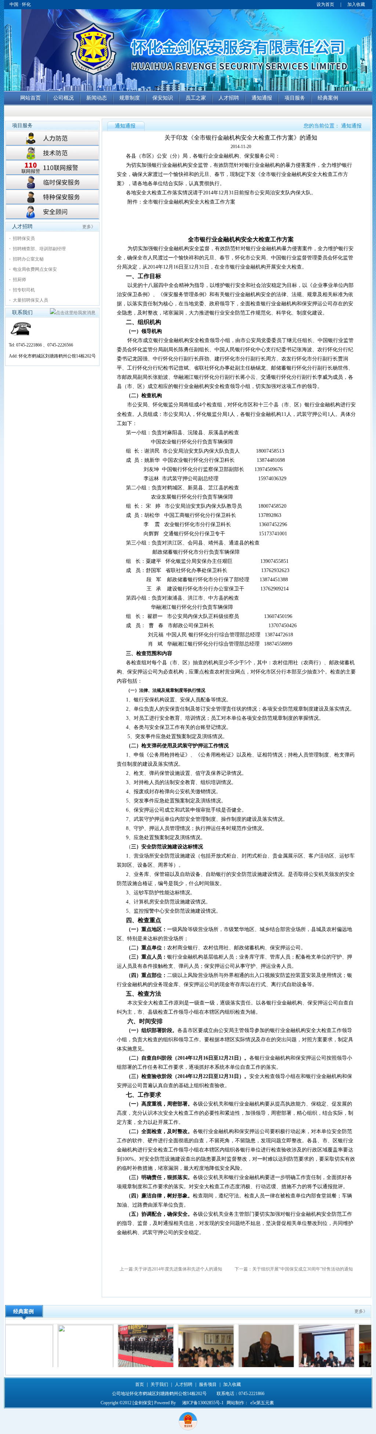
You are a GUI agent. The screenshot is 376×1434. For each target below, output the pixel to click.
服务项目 (208, 1384)
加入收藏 (356, 4)
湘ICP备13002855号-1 (203, 1402)
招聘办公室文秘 (28, 259)
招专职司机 (24, 289)
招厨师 (19, 279)
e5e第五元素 (262, 1402)
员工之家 (195, 98)
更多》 (88, 226)
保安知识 (162, 98)
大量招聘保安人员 (30, 300)
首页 (139, 1384)
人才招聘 (228, 98)
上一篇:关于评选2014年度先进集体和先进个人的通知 (171, 1269)
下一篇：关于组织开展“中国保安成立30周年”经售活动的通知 (293, 1269)
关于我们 (159, 1384)
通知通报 (262, 98)
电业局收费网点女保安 (35, 269)
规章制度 (129, 98)
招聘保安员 (24, 238)
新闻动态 (96, 98)
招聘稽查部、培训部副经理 (39, 248)
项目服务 (295, 98)
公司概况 (63, 98)
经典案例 (328, 98)
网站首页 (30, 98)
